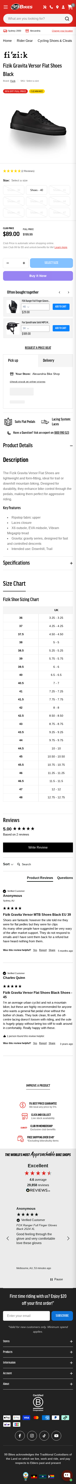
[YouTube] (56, 1436)
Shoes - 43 (36, 201)
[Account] (63, 7)
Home (7, 40)
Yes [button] (35, 950)
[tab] (14, 585)
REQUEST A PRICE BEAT (38, 348)
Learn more (61, 247)
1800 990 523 (61, 433)
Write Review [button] (38, 847)
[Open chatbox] (67, 1475)
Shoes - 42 (13, 201)
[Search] (67, 18)
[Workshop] (44, 7)
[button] (38, 171)
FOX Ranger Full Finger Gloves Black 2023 (36, 301)
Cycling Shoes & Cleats (55, 40)
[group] (38, 829)
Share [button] (52, 950)
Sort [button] (6, 864)
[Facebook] (20, 1436)
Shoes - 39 (13, 190)
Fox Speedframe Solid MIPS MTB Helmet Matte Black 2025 (36, 322)
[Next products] (68, 292)
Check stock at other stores (27, 382)
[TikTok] (44, 1436)
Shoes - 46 (36, 212)
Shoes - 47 (59, 212)
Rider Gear (25, 40)
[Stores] (57, 7)
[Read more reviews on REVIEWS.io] (38, 1191)
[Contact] (51, 7)
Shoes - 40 (36, 190)
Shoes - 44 (59, 201)
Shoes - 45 (13, 212)
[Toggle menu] (5, 7)
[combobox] (38, 19)
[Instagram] (32, 1436)
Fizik (12, 81)
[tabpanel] (38, 699)
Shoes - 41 (59, 190)
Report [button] (43, 950)
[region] (38, 1238)
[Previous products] (59, 292)
